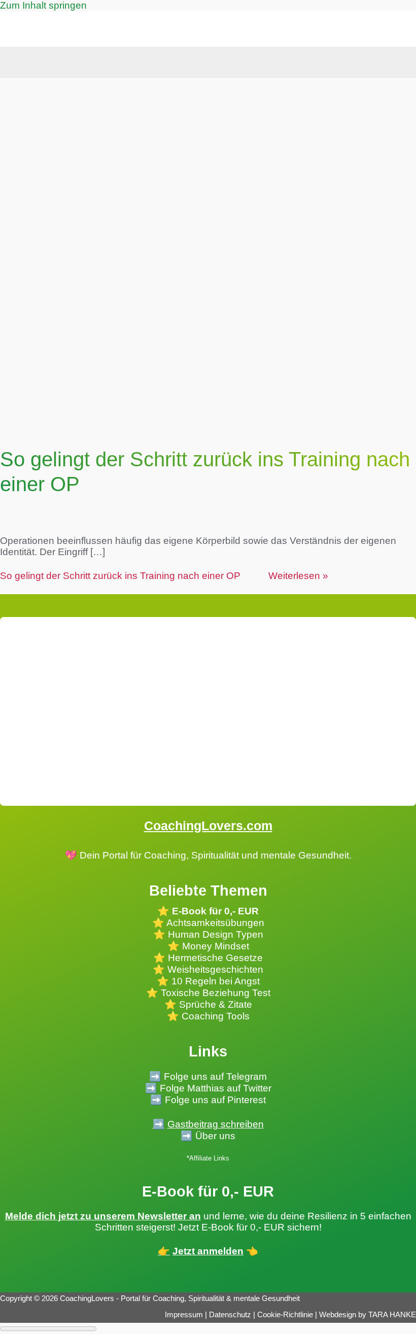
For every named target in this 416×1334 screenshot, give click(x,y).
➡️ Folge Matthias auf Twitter (208, 1088)
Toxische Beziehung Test (214, 992)
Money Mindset (215, 946)
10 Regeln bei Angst (215, 981)
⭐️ (159, 934)
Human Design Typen (215, 934)
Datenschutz (231, 1315)
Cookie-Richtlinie (285, 1315)
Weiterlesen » (164, 575)
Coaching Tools (216, 1016)
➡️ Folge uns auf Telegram (208, 1076)
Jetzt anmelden (208, 1251)
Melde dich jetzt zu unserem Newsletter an (103, 1216)
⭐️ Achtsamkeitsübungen (208, 922)
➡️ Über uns (208, 1136)
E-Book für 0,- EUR (215, 911)
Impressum (184, 1315)
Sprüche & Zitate (215, 1004)
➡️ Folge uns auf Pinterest (208, 1099)
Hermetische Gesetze (215, 957)
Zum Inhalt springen (43, 5)
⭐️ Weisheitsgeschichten (208, 969)
